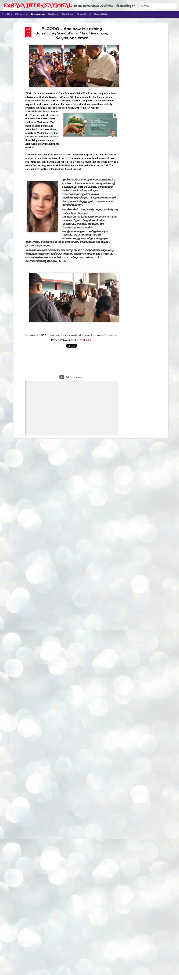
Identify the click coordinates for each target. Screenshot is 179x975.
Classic (7, 14)
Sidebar (67, 14)
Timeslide (101, 14)
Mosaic (53, 14)
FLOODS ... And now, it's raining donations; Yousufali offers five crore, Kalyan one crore (71, 33)
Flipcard (21, 14)
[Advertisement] (137, 82)
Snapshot (84, 14)
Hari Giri (87, 340)
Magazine (38, 14)
